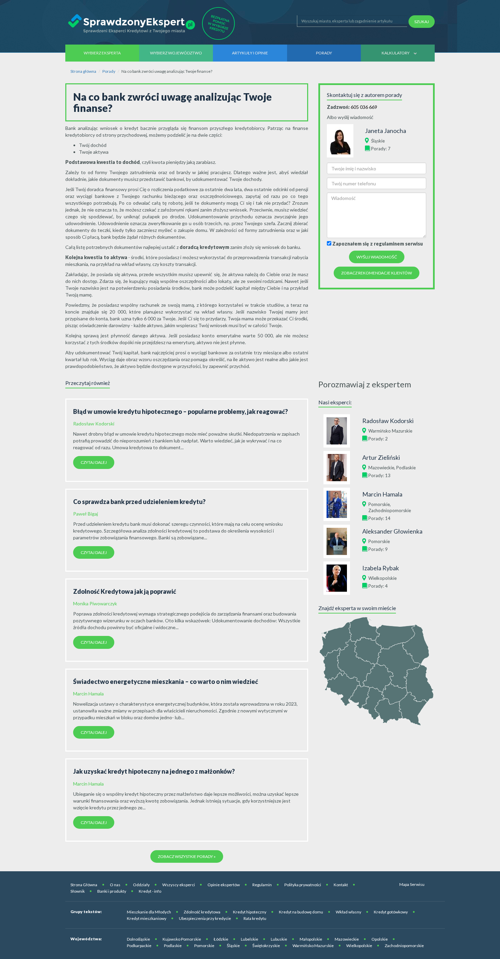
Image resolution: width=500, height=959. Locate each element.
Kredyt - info (150, 891)
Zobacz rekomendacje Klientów (376, 272)
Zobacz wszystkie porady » (187, 856)
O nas (115, 884)
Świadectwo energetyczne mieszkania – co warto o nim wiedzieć (165, 681)
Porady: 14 (379, 518)
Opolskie (379, 939)
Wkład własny (348, 911)
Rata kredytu (255, 918)
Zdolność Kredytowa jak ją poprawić (124, 591)
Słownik (77, 891)
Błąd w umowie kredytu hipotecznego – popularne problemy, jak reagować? (180, 411)
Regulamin (262, 884)
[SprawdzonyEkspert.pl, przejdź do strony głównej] (153, 23)
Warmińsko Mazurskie (390, 431)
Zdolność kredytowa (202, 911)
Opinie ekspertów (223, 884)
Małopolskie (311, 939)
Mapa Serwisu (411, 884)
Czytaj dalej (94, 462)
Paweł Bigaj (85, 514)
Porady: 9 (378, 549)
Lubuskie (279, 939)
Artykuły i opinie (250, 52)
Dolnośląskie (138, 939)
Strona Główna (83, 884)
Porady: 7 (380, 148)
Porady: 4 (378, 586)
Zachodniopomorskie (389, 510)
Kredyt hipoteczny (249, 911)
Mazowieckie (381, 467)
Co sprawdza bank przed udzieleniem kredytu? (139, 501)
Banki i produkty (111, 891)
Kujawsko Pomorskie (182, 939)
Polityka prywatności (302, 884)
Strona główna (83, 71)
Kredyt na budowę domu (301, 911)
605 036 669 (364, 107)
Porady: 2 (378, 438)
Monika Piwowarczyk (95, 603)
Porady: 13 (379, 475)
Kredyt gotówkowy (391, 911)
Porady (324, 52)
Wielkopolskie (382, 578)
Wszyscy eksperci (178, 884)
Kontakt (341, 884)
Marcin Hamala (88, 693)
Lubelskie (249, 939)
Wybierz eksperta (102, 52)
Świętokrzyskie (266, 945)
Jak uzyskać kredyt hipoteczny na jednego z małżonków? (154, 771)
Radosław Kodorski (93, 423)
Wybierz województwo (176, 52)
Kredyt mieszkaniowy (146, 918)
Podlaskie (406, 467)
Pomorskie (379, 504)
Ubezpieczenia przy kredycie (205, 918)
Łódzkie (221, 939)
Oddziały (141, 884)
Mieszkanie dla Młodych (149, 911)
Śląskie (378, 141)
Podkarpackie (139, 945)
